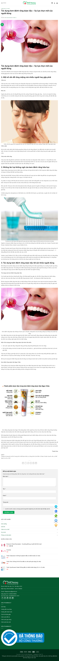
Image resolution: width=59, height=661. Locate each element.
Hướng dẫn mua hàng (6, 609)
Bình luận (5, 476)
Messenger (56, 522)
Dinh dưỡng (4, 524)
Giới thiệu (3, 607)
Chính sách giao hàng (6, 619)
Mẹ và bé (3, 532)
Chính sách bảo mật (6, 622)
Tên (4, 489)
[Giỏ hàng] (57, 3)
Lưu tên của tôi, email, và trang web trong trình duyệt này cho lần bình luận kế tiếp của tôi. (27, 509)
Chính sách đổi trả (5, 617)
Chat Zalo (56, 512)
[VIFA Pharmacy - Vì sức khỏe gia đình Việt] (29, 3)
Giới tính (3, 526)
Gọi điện (56, 517)
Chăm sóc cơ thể (5, 529)
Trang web (5, 502)
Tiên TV (14, 17)
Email (4, 495)
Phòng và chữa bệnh (6, 535)
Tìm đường (56, 508)
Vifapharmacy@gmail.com (10, 591)
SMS (56, 526)
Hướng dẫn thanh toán (6, 612)
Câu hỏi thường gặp (6, 614)
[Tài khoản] (54, 3)
